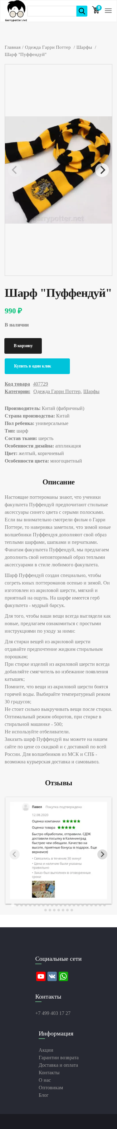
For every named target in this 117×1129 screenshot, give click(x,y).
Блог (44, 1095)
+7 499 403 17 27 (53, 1013)
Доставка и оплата (58, 1065)
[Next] (102, 170)
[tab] (12, 905)
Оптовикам (51, 1087)
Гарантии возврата (59, 1057)
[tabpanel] (58, 850)
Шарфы (91, 391)
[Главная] (16, 11)
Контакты (49, 1072)
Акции (46, 1050)
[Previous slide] (15, 854)
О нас (45, 1080)
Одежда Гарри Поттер (56, 391)
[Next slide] (102, 854)
